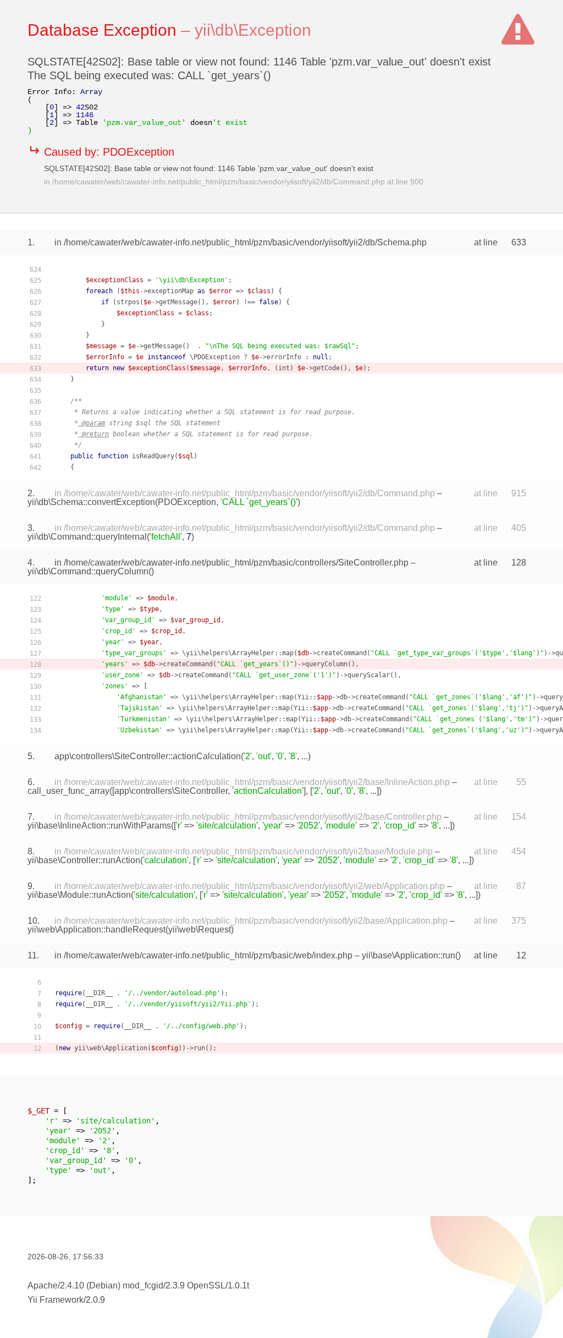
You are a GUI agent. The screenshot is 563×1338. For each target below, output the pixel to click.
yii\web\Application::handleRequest (96, 929)
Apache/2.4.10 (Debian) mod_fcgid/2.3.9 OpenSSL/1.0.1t (138, 1285)
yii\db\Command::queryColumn (87, 571)
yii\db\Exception (253, 30)
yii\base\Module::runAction (79, 895)
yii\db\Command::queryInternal (87, 536)
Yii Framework (55, 1299)
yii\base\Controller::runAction (83, 860)
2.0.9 (95, 1299)
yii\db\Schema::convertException (91, 502)
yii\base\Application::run (408, 955)
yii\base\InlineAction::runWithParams (99, 825)
